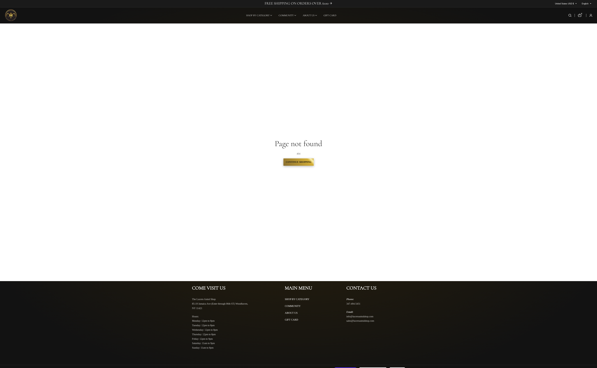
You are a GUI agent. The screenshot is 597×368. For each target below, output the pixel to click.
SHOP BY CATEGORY (297, 299)
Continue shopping (298, 162)
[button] (258, 15)
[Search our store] (570, 15)
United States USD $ (564, 3)
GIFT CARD (330, 15)
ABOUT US (291, 313)
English (585, 3)
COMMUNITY (293, 306)
